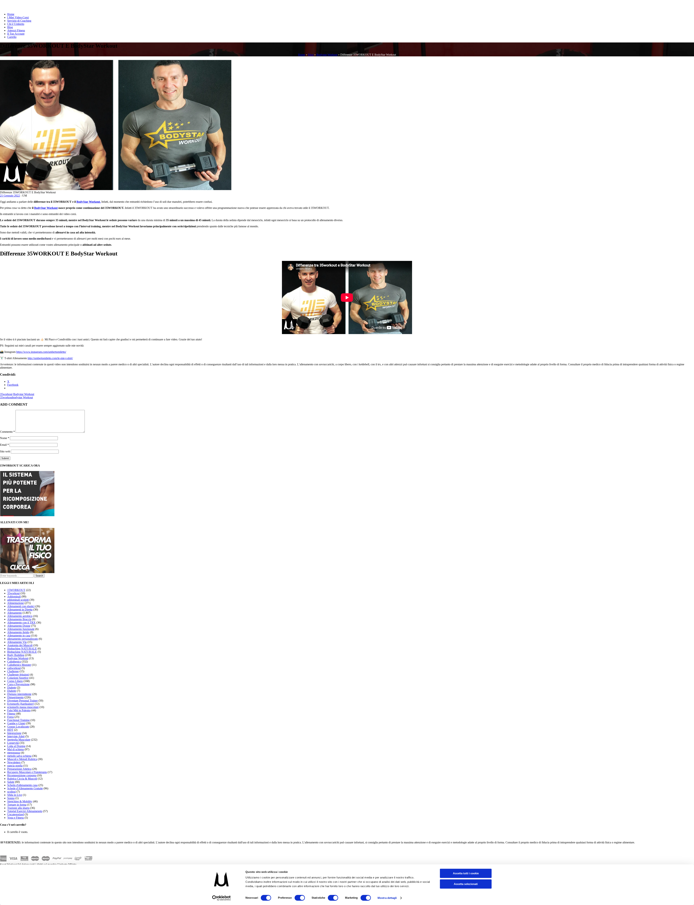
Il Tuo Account (15, 33)
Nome (4, 438)
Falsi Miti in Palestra (19, 710)
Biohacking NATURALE (22, 651)
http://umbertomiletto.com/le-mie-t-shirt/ (50, 358)
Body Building (15, 655)
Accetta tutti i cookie (466, 873)
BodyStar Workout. (88, 201)
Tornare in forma (16, 804)
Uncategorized (15, 814)
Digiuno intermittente (19, 694)
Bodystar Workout (326, 54)
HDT (10, 729)
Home (10, 14)
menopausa (13, 752)
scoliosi (11, 791)
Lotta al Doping (16, 746)
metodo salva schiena (19, 755)
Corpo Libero (15, 681)
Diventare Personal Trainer (22, 700)
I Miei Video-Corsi (18, 17)
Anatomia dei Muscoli (20, 645)
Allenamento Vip (17, 642)
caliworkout (14, 668)
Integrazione (14, 733)
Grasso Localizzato (18, 726)
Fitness (11, 713)
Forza (10, 716)
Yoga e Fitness (15, 817)
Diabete (11, 687)
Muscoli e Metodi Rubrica (22, 759)
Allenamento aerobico (19, 616)
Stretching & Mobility (19, 801)
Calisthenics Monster (19, 664)
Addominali (14, 596)
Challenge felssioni (18, 674)
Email (4, 444)
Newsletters (14, 762)
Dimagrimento (15, 697)
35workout (6, 394)
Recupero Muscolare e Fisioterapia (27, 772)
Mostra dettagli (387, 897)
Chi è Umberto (15, 23)
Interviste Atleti (16, 736)
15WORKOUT (16, 590)
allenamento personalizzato (22, 638)
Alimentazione (15, 603)
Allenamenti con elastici (21, 606)
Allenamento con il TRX (21, 622)
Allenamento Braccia (19, 619)
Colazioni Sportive (18, 677)
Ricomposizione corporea (21, 775)
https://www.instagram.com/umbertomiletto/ (41, 351)
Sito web (5, 451)
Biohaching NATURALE (22, 648)
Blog (10, 27)
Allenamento (14, 612)
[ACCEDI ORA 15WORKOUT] (27, 515)
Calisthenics (14, 661)
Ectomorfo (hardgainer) (20, 703)
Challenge (13, 671)
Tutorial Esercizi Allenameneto (24, 811)
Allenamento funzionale (21, 629)
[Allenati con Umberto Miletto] (27, 572)
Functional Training (18, 720)
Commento (7, 431)
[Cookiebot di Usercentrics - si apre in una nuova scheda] (221, 898)
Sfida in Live (14, 794)
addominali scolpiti (18, 599)
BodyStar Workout (46, 207)
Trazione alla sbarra (18, 807)
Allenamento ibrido (18, 632)
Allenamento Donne (18, 625)
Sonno (11, 798)
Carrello (11, 36)
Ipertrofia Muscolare (18, 739)
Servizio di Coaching (19, 20)
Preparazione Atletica (19, 768)
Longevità (13, 742)
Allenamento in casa (18, 635)
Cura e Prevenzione (18, 684)
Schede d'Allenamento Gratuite (25, 788)
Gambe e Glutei (16, 723)
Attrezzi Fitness (16, 30)
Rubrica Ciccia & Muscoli (22, 778)
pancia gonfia (15, 765)
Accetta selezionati (466, 883)
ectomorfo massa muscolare (23, 707)
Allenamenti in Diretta (20, 609)
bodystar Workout (22, 397)
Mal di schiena (15, 749)
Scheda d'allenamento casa (22, 785)
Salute (10, 781)
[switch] (300, 898)
